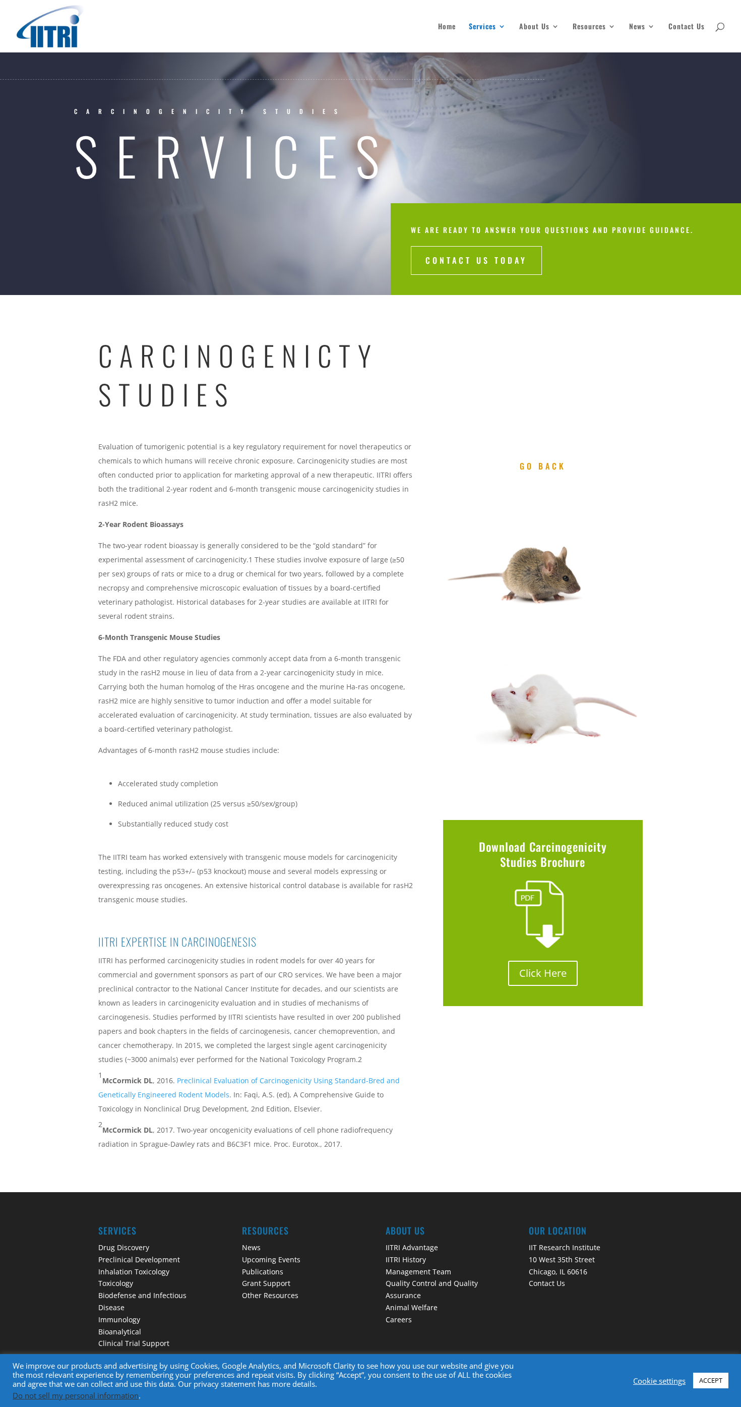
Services (482, 27)
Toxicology (115, 1283)
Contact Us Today (476, 260)
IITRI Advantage (412, 1247)
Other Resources (270, 1295)
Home (447, 27)
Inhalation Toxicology (133, 1271)
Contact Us (686, 27)
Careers (399, 1319)
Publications (262, 1271)
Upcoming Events (271, 1259)
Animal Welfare (412, 1307)
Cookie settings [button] (659, 1380)
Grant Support (266, 1283)
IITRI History (406, 1259)
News (637, 27)
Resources (589, 27)
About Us (534, 27)
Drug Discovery (123, 1247)
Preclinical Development (139, 1259)
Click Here (543, 973)
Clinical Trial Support (133, 1343)
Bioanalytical (119, 1331)
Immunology (119, 1319)
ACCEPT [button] (710, 1380)
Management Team (418, 1271)
